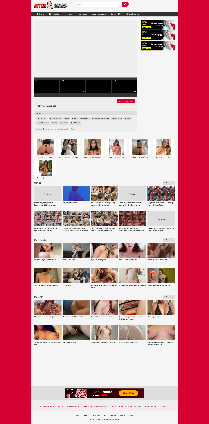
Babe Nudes (121, 406)
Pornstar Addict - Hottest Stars (106, 406)
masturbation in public (101, 118)
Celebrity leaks (164, 406)
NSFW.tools (52, 406)
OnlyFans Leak (131, 406)
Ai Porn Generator (133, 14)
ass (67, 118)
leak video (85, 118)
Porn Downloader (72, 406)
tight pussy (76, 123)
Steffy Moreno (56, 118)
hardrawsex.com (83, 406)
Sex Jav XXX (116, 14)
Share (40, 113)
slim (55, 123)
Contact (131, 415)
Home (41, 14)
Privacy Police (95, 415)
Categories (55, 14)
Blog (105, 415)
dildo (75, 118)
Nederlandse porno (153, 406)
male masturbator (99, 14)
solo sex (64, 123)
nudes (129, 118)
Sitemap (113, 415)
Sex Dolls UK (44, 406)
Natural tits (118, 118)
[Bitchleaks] (50, 6)
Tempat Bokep (141, 406)
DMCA (85, 415)
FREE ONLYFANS (126, 101)
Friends (69, 14)
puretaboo (83, 14)
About (77, 415)
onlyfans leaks (44, 123)
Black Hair (42, 118)
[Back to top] (202, 417)
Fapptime (93, 406)
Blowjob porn (60, 406)
